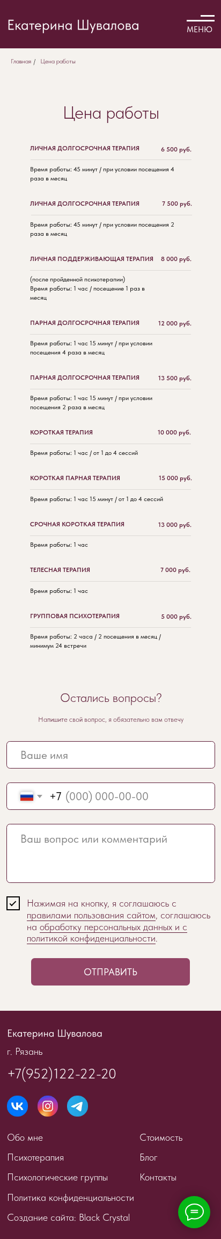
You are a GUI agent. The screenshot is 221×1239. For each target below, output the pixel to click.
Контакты (157, 1177)
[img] (17, 1106)
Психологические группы (57, 1177)
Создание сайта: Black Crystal (68, 1217)
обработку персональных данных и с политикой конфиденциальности (107, 932)
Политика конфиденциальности (70, 1197)
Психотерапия (35, 1157)
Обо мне (25, 1137)
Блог (148, 1157)
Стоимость (160, 1137)
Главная (21, 61)
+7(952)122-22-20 (61, 1074)
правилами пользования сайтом (91, 915)
